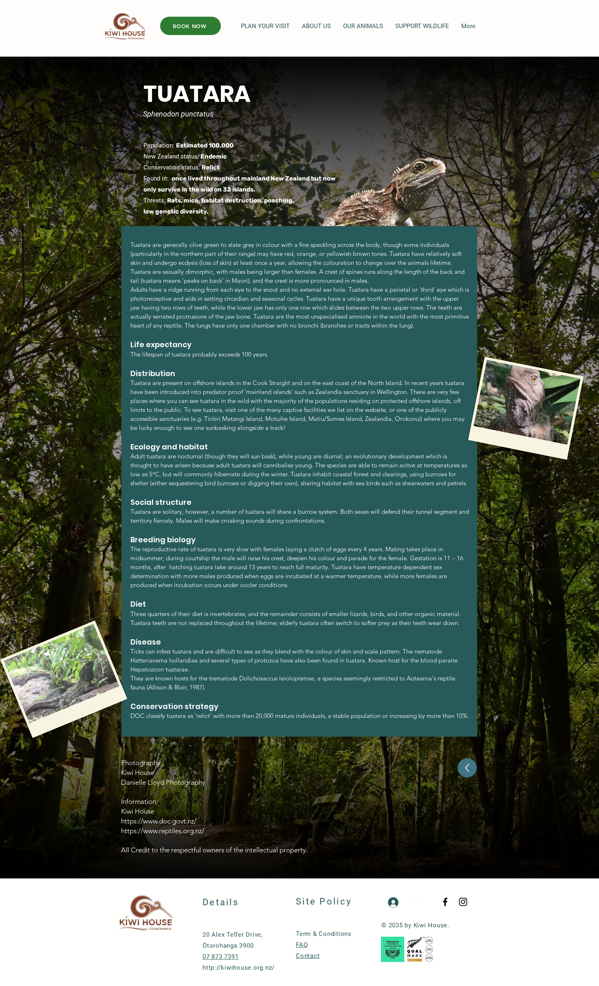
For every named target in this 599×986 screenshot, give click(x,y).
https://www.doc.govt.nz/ (158, 821)
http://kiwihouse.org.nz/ (239, 967)
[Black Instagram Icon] (463, 901)
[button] (265, 26)
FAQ (302, 945)
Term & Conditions (324, 934)
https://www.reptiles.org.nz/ (162, 831)
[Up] (467, 767)
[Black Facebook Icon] (445, 901)
